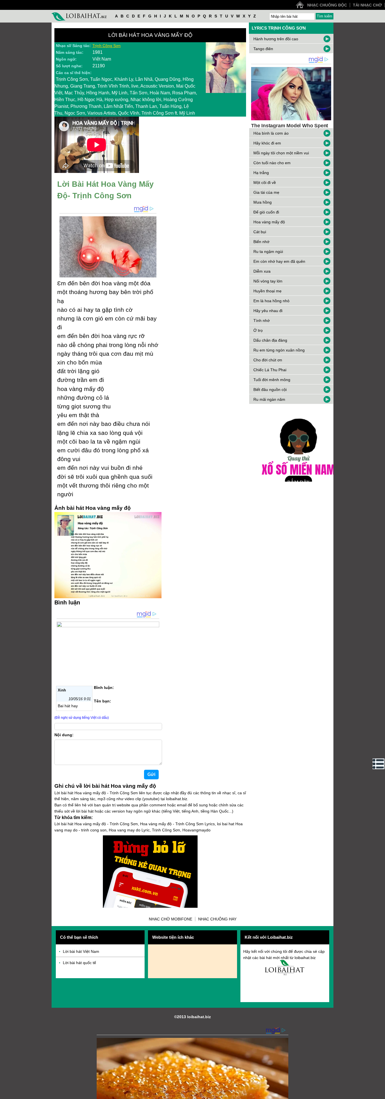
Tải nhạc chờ (367, 5)
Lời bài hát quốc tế (79, 962)
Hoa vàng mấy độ (269, 222)
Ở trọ (258, 330)
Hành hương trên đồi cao (275, 39)
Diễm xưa (262, 271)
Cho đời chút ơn (267, 360)
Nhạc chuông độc (327, 5)
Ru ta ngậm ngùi (268, 251)
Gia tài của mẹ (266, 192)
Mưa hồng (262, 202)
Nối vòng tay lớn (267, 281)
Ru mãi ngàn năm (269, 399)
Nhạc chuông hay (217, 919)
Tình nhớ (261, 320)
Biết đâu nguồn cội (270, 389)
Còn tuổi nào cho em (272, 163)
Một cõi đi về (264, 182)
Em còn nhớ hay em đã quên (279, 261)
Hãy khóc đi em (267, 143)
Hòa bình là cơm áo (271, 133)
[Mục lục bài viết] (378, 763)
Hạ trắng (261, 172)
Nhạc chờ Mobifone (170, 919)
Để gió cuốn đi (266, 212)
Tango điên (263, 48)
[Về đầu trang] (379, 1093)
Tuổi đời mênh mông (271, 379)
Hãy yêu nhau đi (267, 310)
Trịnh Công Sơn (106, 45)
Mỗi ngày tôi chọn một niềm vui (281, 153)
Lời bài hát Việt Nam (81, 951)
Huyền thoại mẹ (267, 291)
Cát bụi (259, 232)
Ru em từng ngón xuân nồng (279, 350)
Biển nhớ (261, 241)
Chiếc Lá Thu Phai (269, 370)
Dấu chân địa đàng (270, 340)
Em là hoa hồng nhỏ (271, 301)
